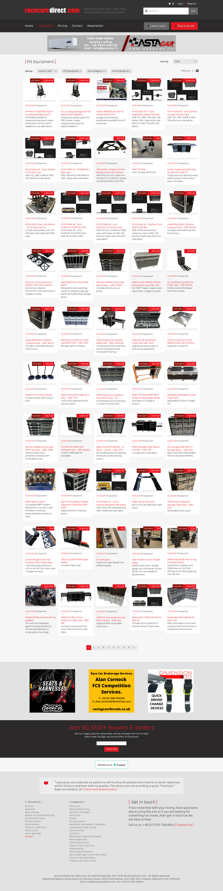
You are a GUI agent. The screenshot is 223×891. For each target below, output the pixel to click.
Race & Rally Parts (79, 809)
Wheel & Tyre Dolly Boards (38, 395)
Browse (29, 806)
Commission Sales (35, 818)
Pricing (62, 26)
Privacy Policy (33, 821)
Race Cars (74, 806)
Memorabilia (76, 848)
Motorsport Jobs (78, 839)
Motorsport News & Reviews (85, 836)
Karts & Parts (76, 830)
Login (180, 3)
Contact (77, 26)
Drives (72, 818)
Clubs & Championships (82, 857)
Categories (45, 26)
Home (29, 26)
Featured (30, 809)
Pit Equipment (77, 821)
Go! (193, 11)
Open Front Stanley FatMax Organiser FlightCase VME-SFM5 (74, 505)
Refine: (29, 71)
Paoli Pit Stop (138, 169)
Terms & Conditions (35, 827)
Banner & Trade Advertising (40, 815)
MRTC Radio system (35, 502)
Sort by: (164, 61)
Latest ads (157, 26)
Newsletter (95, 26)
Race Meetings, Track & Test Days (87, 854)
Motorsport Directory (81, 851)
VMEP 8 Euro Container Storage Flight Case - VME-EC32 (180, 505)
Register (192, 3)
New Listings (32, 812)
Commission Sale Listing (82, 827)
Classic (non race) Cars (82, 845)
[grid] (197, 71)
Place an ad (185, 26)
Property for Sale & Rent (82, 860)
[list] (193, 71)
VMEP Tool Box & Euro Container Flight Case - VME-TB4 (75, 620)
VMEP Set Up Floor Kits (143, 502)
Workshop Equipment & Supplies (87, 824)
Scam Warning (33, 833)
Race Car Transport (79, 812)
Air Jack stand (103, 559)
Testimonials (32, 824)
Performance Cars (79, 842)
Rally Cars (74, 815)
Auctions (74, 833)
